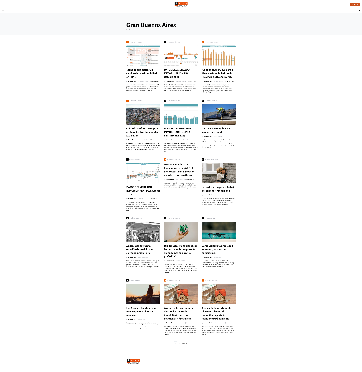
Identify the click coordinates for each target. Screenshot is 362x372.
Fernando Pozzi (132, 81)
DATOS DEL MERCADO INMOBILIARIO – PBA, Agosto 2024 (143, 191)
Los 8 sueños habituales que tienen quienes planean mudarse (142, 312)
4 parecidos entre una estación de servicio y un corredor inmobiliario (139, 249)
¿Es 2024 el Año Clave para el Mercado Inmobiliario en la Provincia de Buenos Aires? (218, 73)
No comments (154, 81)
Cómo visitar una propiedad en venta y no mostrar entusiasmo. (217, 249)
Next (183, 343)
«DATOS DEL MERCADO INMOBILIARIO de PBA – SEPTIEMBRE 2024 (178, 132)
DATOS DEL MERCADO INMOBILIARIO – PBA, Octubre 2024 (177, 73)
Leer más (149, 91)
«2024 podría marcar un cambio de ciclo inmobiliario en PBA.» (142, 73)
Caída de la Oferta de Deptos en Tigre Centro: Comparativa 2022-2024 (142, 132)
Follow (354, 4)
